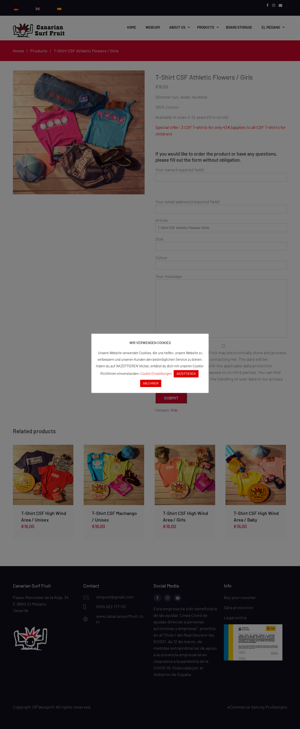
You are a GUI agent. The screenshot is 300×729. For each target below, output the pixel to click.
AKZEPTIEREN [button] (186, 374)
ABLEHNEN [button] (150, 383)
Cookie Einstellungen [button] (156, 373)
